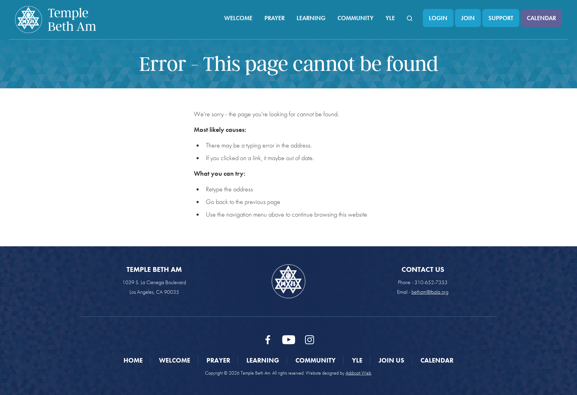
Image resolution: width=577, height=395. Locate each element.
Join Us (391, 360)
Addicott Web (358, 373)
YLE (390, 18)
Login (438, 18)
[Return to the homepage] (55, 19)
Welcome (238, 18)
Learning (311, 18)
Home (133, 360)
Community (355, 18)
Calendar (541, 18)
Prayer (274, 18)
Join (468, 18)
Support (500, 18)
